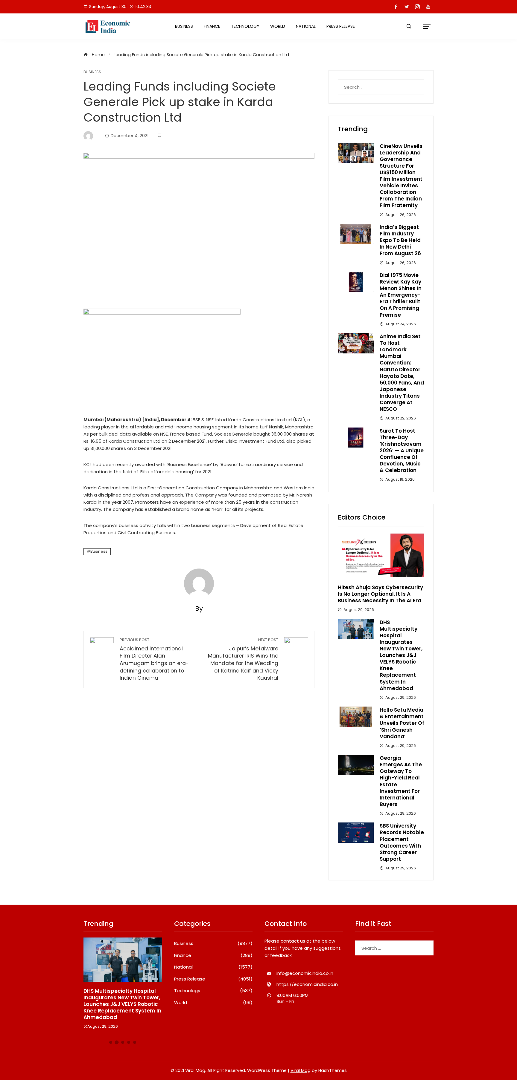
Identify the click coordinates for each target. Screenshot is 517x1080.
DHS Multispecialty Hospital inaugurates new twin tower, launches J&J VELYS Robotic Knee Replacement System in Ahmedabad (401, 655)
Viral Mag (301, 1070)
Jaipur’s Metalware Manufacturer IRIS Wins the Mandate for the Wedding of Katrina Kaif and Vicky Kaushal (243, 659)
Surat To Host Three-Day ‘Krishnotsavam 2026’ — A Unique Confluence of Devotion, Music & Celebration (402, 450)
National (306, 26)
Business (184, 26)
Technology (245, 26)
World (277, 26)
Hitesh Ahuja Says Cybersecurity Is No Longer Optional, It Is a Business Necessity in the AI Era (380, 594)
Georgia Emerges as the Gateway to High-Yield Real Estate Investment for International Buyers (401, 781)
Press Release (340, 26)
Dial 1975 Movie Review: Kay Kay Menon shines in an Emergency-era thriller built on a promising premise (401, 295)
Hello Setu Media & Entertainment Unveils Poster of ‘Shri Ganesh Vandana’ (402, 723)
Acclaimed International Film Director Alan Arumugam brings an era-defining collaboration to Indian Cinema (154, 659)
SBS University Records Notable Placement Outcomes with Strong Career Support (402, 842)
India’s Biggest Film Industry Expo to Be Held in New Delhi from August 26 (400, 240)
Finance (212, 26)
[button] (110, 1042)
